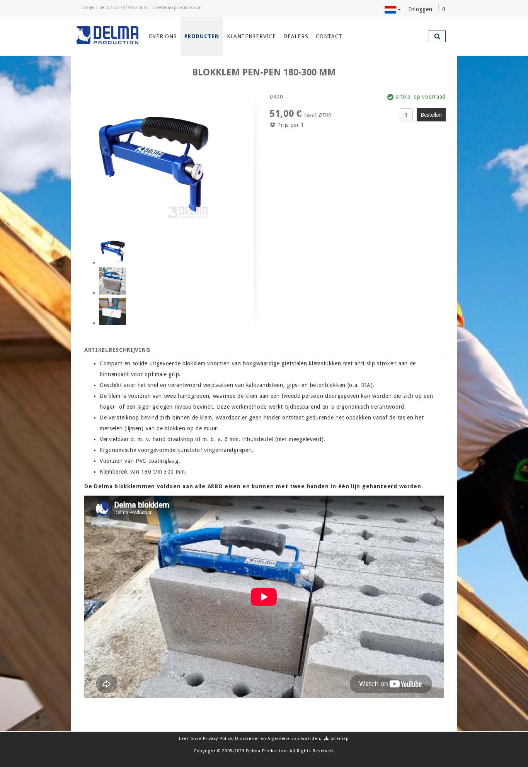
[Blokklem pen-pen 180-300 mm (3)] (112, 311)
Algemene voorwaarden (293, 738)
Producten (201, 36)
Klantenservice (251, 36)
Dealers (295, 36)
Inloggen (421, 9)
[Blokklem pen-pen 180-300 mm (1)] (112, 250)
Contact (329, 36)
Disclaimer (247, 738)
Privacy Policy (217, 738)
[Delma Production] (108, 35)
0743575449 (120, 7)
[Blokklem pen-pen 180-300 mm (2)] (112, 281)
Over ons (163, 36)
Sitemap (339, 738)
